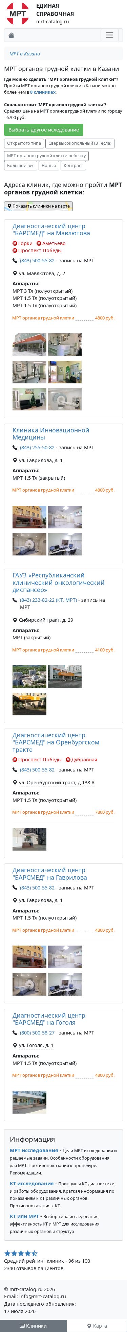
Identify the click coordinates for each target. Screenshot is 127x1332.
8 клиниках (43, 92)
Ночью (49, 165)
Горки (25, 243)
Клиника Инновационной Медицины (51, 434)
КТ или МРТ (24, 1216)
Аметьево (54, 243)
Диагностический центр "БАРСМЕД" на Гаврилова (50, 873)
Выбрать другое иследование (43, 129)
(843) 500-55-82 (37, 260)
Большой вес (20, 165)
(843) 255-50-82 (37, 447)
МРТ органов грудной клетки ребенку (46, 156)
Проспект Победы (40, 250)
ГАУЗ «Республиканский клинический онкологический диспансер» (59, 582)
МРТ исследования (34, 1150)
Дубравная (84, 759)
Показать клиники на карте (41, 206)
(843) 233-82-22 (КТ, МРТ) (48, 600)
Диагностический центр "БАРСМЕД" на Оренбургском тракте (56, 742)
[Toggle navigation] (110, 35)
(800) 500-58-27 (37, 1032)
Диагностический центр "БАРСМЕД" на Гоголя (49, 1019)
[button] (29, 344)
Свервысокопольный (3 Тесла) (79, 143)
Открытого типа (24, 143)
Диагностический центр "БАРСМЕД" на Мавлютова (51, 229)
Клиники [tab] (36, 1326)
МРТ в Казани (24, 53)
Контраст (73, 165)
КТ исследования (32, 1183)
